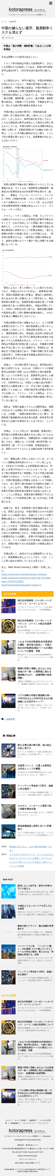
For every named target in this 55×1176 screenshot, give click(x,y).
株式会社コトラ (32, 1145)
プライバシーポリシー (27, 1159)
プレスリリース (29, 1123)
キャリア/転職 (20, 1120)
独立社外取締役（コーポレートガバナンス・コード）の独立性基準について (34, 623)
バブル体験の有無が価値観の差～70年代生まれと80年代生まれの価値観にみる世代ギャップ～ (35, 698)
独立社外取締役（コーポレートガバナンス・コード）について (36, 1003)
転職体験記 (15, 1123)
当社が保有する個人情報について (27, 1163)
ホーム (8, 1120)
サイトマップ (43, 1123)
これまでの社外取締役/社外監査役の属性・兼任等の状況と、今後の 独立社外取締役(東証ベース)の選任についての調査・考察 (35, 1046)
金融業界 (10, 719)
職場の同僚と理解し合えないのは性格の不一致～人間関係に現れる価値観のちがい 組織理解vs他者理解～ (36, 1070)
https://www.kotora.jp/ (27, 1156)
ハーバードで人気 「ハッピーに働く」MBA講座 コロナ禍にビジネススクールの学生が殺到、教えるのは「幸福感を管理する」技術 (36, 950)
